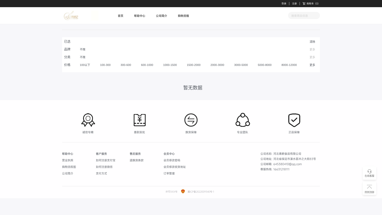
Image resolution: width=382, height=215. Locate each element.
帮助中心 (139, 16)
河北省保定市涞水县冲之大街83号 (294, 159)
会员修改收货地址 (175, 167)
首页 (120, 16)
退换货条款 (137, 160)
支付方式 (101, 173)
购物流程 (183, 16)
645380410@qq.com (287, 164)
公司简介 (161, 16)
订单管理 (169, 173)
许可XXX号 (171, 191)
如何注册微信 (104, 167)
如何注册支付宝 (105, 160)
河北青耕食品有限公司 (287, 153)
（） (313, 3)
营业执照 (67, 160)
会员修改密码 (172, 160)
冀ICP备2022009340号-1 (200, 191)
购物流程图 (69, 167)
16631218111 (281, 169)
